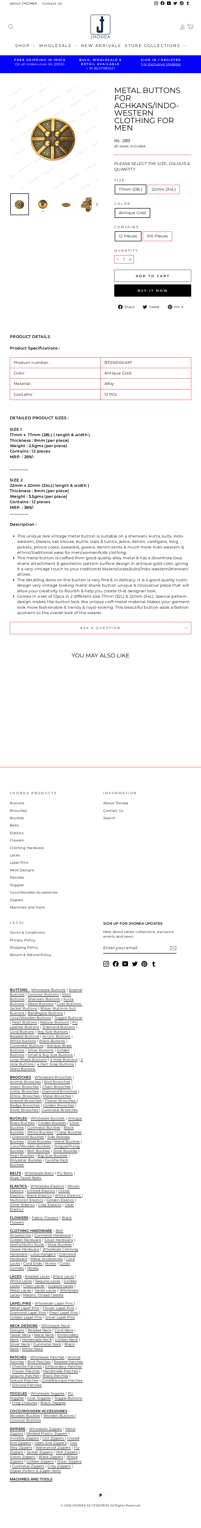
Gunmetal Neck (47, 1344)
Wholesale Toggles (48, 1393)
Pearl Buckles (22, 1155)
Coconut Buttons (43, 994)
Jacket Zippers (39, 1452)
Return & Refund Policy (31, 955)
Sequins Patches (24, 1376)
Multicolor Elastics (26, 1200)
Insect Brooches (24, 1087)
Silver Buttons (41, 1050)
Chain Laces (33, 1286)
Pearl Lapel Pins (63, 1313)
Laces (15, 855)
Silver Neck (20, 1344)
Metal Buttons (40, 1004)
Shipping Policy (24, 947)
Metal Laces (20, 1290)
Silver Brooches (24, 1110)
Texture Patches (24, 1380)
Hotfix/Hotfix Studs (27, 1245)
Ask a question (100, 628)
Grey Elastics (49, 1205)
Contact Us (52, 3)
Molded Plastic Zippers (47, 1433)
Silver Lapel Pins (60, 1317)
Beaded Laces (37, 1276)
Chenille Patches (27, 1366)
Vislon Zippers (23, 1457)
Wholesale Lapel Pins (54, 1303)
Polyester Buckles (26, 1160)
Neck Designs (22, 870)
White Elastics (68, 1195)
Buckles (17, 818)
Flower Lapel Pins (59, 1308)
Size (119, 180)
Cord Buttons (22, 1032)
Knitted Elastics (41, 1191)
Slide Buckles (39, 1141)
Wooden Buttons (59, 1416)
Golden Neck (66, 1339)
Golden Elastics (60, 1200)
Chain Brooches (56, 1087)
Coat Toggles (39, 1398)
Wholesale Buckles (48, 1118)
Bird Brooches (57, 1082)
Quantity (126, 250)
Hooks (32, 1268)
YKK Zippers (67, 1452)
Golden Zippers (40, 1461)
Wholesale (56, 45)
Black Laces (63, 1276)
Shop (23, 45)
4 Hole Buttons (63, 1059)
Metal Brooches (57, 1096)
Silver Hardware (58, 1240)
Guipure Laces (60, 1286)
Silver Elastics (22, 1205)
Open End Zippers (51, 1443)
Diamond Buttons (58, 1027)
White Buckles (40, 1132)
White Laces (21, 1281)
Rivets (50, 1263)
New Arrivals (101, 45)
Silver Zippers (69, 1461)
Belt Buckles (38, 1151)
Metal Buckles (67, 1141)
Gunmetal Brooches (59, 1110)
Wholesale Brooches (53, 1077)
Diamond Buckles (28, 1137)
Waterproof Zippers (53, 1447)
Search (109, 818)
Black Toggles (53, 1403)
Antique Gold (132, 212)
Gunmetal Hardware (52, 1235)
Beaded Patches (68, 1362)
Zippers (16, 900)
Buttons (17, 803)
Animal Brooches (25, 1082)
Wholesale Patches (47, 1357)
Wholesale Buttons (48, 990)
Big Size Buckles (52, 1155)
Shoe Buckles (65, 1151)
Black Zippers (51, 1457)
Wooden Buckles (25, 1416)
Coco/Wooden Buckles (30, 1146)
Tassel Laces (45, 1290)
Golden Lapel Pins (26, 1317)
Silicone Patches (27, 1385)
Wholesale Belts (39, 1173)
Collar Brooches (24, 1091)
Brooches (18, 811)
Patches (17, 877)
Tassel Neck (20, 1335)
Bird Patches (39, 1362)
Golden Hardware (25, 1240)
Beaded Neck (39, 1330)
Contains (126, 227)
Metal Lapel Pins (24, 1308)
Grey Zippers (59, 1466)
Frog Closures (24, 1403)
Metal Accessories (46, 1259)
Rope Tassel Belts (25, 1178)
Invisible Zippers (24, 1438)
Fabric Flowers (45, 1218)
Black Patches (55, 1376)
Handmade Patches (60, 1371)
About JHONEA (23, 3)
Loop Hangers (43, 1254)
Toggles (17, 885)
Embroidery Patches (63, 1366)
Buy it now (153, 290)
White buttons (23, 1041)
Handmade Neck (37, 1339)
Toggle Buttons (68, 1018)
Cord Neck (64, 1330)
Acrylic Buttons (56, 1036)
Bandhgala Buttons (45, 1013)
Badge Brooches (25, 1105)
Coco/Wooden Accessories (34, 892)
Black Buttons (52, 1041)
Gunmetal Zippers (28, 1466)
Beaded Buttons (24, 1036)
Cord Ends (33, 1263)
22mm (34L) (163, 189)
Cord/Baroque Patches (62, 1380)
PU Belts (65, 1173)
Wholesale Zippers (45, 1429)
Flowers (17, 840)
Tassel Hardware (24, 1249)
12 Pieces (128, 236)
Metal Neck (44, 1335)
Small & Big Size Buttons (50, 1055)
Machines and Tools (27, 907)
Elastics (17, 833)
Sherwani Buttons (44, 999)
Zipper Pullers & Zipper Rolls (35, 1471)
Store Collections (153, 45)
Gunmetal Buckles (43, 1128)
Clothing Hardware (27, 848)
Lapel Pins (19, 862)
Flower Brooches (60, 1101)
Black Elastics (39, 1195)
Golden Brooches (58, 1105)
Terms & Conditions (27, 932)
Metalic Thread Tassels (43, 1295)
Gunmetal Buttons (26, 1046)
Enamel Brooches (26, 1101)
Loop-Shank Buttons (28, 1059)
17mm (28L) (130, 189)
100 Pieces (157, 236)
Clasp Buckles (69, 1132)
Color (122, 204)
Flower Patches (26, 1371)
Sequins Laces (48, 1281)
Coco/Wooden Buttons (30, 1018)
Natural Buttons (54, 1022)
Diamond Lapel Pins (28, 1313)
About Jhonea (115, 803)
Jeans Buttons (23, 1069)
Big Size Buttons (53, 1032)
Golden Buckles (52, 1123)
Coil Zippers (53, 1438)
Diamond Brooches (59, 1091)
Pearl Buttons (24, 1022)
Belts (14, 825)
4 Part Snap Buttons (55, 1064)
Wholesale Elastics (47, 1186)
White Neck (32, 1349)
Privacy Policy (23, 940)
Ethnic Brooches (25, 1096)
